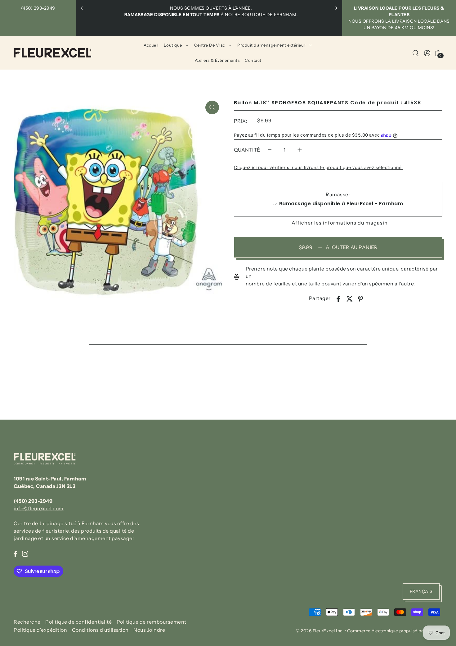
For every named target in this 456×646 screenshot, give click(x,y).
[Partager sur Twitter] (349, 298)
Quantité (247, 150)
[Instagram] (25, 553)
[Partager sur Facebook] (338, 298)
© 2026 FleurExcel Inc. (319, 631)
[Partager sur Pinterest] (360, 298)
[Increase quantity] (299, 150)
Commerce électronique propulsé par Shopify (394, 631)
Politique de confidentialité (78, 622)
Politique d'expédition (40, 630)
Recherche (27, 622)
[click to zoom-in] (212, 107)
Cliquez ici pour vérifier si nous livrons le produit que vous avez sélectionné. (318, 167)
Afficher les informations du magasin (340, 222)
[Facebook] (15, 553)
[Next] (336, 8)
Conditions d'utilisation (100, 630)
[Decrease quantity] (269, 150)
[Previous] (82, 8)
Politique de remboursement (151, 622)
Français (421, 591)
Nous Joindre (149, 630)
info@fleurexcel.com (39, 508)
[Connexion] (415, 52)
